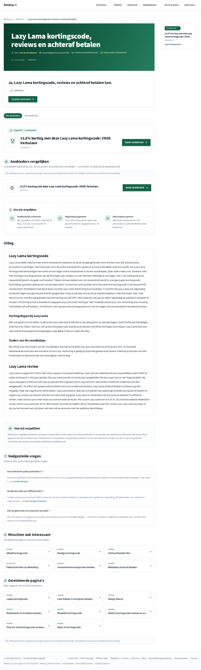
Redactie (115, 658)
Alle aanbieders (13, 115)
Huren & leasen (172, 5)
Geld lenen (190, 5)
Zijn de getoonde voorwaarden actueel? (28, 510)
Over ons (135, 658)
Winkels (118, 5)
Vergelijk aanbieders (21, 99)
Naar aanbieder (134, 142)
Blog (144, 658)
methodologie (21, 481)
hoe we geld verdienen (36, 501)
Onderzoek (132, 5)
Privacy (193, 658)
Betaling (10, 5)
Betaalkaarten (149, 5)
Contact (125, 658)
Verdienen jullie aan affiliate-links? (25, 491)
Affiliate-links (102, 658)
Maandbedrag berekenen (160, 658)
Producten (101, 5)
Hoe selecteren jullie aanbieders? (24, 471)
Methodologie (87, 658)
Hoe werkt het (31, 115)
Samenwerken (181, 658)
